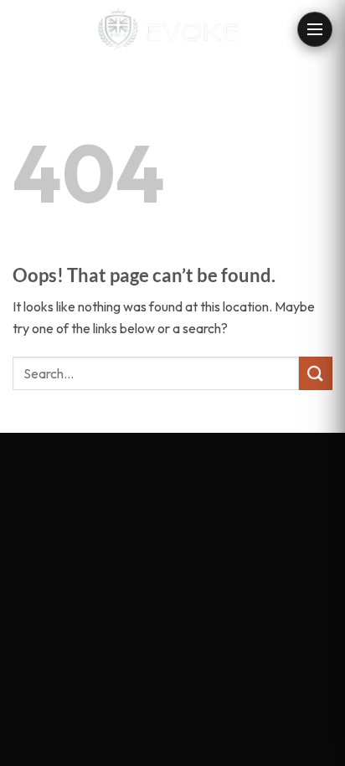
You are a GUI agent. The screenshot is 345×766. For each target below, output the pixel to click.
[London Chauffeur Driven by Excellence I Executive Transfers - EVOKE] (173, 29)
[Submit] (315, 373)
